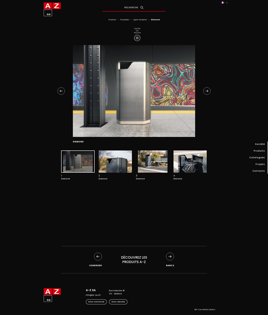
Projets (260, 164)
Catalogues (257, 157)
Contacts (259, 170)
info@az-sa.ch (93, 295)
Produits (259, 150)
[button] (206, 91)
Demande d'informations (134, 215)
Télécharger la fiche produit (134, 228)
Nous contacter (96, 302)
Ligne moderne (140, 19)
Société (260, 144)
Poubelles (124, 19)
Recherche (131, 7)
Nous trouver (118, 302)
